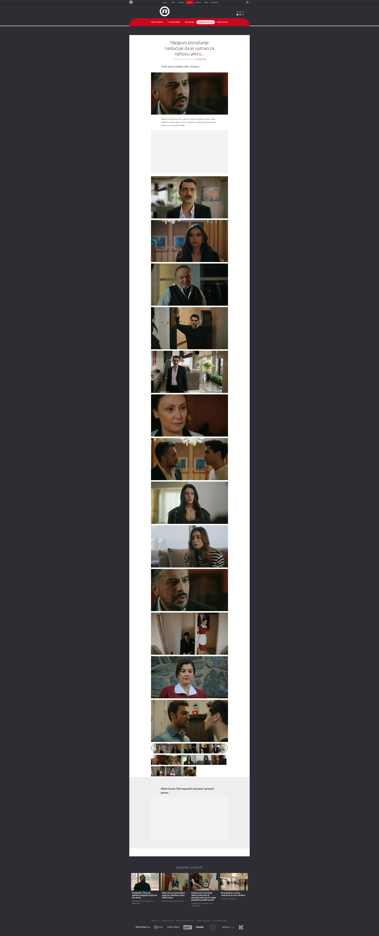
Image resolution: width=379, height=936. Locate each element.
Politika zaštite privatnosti (184, 921)
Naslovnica (157, 22)
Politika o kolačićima (203, 921)
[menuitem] (247, 2)
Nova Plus (158, 927)
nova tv (189, 2)
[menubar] (247, 2)
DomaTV (199, 927)
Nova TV (131, 2)
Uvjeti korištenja (167, 921)
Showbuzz (228, 927)
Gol (187, 927)
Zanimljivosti (205, 22)
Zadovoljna (173, 927)
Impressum (155, 921)
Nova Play (222, 22)
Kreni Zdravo (241, 927)
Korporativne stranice (220, 921)
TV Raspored (173, 22)
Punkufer (212, 927)
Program (189, 22)
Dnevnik (143, 927)
